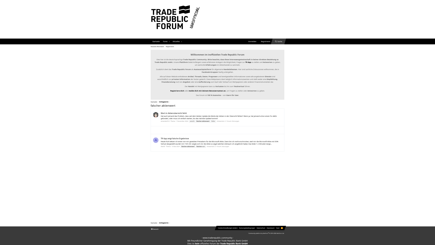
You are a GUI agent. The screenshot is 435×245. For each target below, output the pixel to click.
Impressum (270, 228)
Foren (165, 41)
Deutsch (155, 229)
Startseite (156, 41)
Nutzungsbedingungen (247, 228)
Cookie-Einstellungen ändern (228, 228)
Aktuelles (176, 41)
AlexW (163, 146)
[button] (169, 41)
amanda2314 (165, 121)
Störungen (235, 121)
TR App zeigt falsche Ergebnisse (175, 138)
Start (277, 228)
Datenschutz (261, 228)
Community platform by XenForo (266, 233)
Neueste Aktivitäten (157, 46)
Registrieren (170, 46)
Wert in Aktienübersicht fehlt (174, 113)
